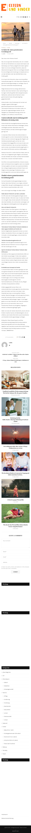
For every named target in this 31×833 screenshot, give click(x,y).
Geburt (6, 682)
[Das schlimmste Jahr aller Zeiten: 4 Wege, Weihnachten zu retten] (15, 435)
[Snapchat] (27, 17)
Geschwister (7, 706)
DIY (3, 675)
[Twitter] (18, 17)
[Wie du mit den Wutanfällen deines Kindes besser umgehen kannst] (15, 513)
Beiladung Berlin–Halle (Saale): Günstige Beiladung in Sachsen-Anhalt (15, 419)
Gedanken (6, 686)
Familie (10, 43)
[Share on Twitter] (21, 337)
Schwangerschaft (8, 689)
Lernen (6, 713)
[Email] (25, 17)
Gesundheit (7, 709)
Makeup (5, 747)
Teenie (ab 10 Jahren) (9, 743)
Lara (4, 53)
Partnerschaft (7, 716)
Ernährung (7, 699)
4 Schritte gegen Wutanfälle (15, 500)
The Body (5, 750)
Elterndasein (6, 679)
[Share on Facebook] (19, 337)
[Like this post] (18, 337)
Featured (5, 723)
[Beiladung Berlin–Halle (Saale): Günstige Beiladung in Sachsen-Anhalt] (15, 406)
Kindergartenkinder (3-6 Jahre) (12, 733)
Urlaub (6, 720)
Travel (4, 753)
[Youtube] (23, 17)
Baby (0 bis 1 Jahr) (8, 730)
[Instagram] (20, 17)
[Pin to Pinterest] (22, 337)
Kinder (4, 726)
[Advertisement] (13, 597)
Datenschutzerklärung (7, 818)
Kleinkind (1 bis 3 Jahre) (10, 736)
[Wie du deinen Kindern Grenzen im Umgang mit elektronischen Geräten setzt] (15, 461)
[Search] (29, 17)
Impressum (5, 814)
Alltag (5, 696)
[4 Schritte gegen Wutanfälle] (15, 488)
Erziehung (17, 43)
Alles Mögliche (7, 672)
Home (4, 43)
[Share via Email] (24, 337)
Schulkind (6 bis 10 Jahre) (11, 740)
